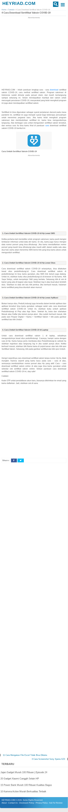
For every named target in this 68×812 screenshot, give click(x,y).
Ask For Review (55, 803)
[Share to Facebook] (14, 460)
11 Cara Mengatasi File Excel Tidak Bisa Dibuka (25, 755)
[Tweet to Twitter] (21, 460)
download (54, 90)
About (4, 803)
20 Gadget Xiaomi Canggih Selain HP (19, 778)
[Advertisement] (34, 53)
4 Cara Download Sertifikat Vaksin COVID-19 (26, 12)
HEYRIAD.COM (18, 3)
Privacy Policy (42, 803)
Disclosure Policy (26, 803)
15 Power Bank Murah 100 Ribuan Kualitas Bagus (26, 785)
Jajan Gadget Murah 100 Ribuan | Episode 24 (23, 772)
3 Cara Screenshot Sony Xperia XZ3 (48, 759)
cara (47, 125)
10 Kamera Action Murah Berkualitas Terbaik (23, 791)
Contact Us (13, 803)
